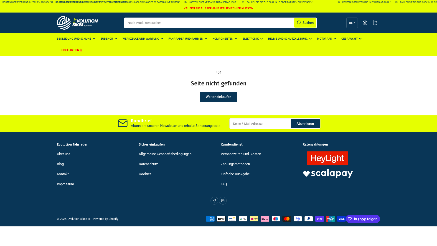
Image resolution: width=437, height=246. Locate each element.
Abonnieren (305, 124)
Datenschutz (148, 164)
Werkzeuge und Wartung (140, 38)
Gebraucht (349, 38)
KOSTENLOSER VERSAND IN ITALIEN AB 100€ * (78, 2)
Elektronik (251, 38)
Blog (60, 164)
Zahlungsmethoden (235, 164)
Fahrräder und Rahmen (185, 38)
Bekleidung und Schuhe (74, 38)
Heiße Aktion (69, 50)
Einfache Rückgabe (235, 174)
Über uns (63, 154)
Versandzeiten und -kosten (241, 154)
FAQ (224, 184)
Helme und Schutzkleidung (288, 38)
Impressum (65, 184)
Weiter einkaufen (218, 97)
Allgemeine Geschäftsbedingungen (165, 154)
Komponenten (223, 38)
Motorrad (324, 38)
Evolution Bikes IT (79, 218)
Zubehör (107, 38)
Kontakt (63, 174)
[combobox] (220, 23)
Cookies (145, 174)
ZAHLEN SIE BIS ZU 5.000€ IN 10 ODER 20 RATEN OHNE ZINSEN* (144, 2)
